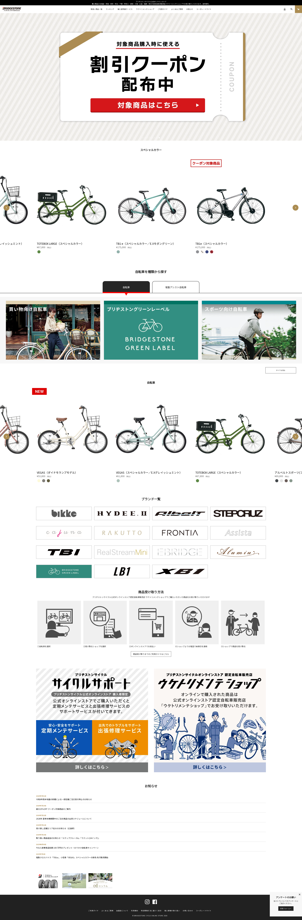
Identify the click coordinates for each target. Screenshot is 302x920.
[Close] (299, 894)
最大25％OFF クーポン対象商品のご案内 (53, 809)
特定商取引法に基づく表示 (151, 910)
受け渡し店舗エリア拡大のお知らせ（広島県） (56, 828)
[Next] (299, 77)
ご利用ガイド (93, 910)
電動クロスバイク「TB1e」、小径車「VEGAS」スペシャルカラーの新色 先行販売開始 (72, 857)
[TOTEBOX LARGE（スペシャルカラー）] (71, 198)
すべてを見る (280, 370)
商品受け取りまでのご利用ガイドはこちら (151, 654)
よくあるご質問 (107, 910)
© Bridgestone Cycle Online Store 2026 (149, 916)
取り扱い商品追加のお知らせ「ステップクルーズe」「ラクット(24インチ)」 (68, 838)
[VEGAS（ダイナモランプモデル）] (71, 427)
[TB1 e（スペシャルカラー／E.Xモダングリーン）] (151, 198)
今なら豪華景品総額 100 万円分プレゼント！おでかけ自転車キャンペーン (67, 847)
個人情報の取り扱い (172, 910)
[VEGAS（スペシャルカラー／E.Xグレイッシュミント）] (151, 427)
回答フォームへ (285, 908)
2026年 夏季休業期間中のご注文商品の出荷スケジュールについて (64, 818)
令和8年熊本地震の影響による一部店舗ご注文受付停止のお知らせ (64, 799)
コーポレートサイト (203, 910)
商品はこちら (19, 83)
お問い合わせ (188, 910)
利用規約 (134, 910)
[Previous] (3, 77)
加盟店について (122, 910)
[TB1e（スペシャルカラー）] (230, 198)
